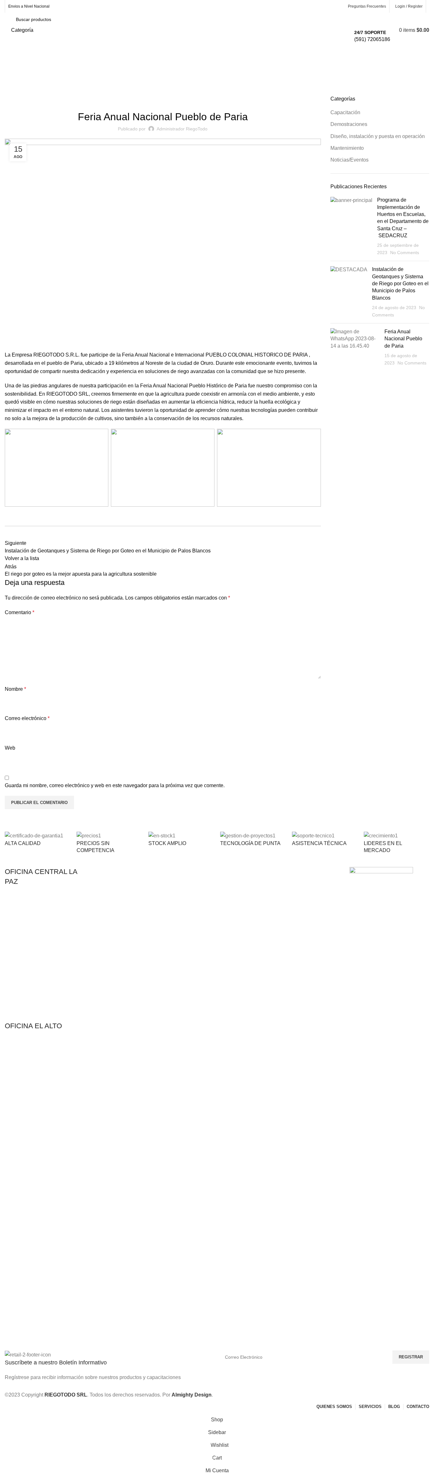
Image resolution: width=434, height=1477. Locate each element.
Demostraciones (38, 92)
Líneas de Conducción (113, 916)
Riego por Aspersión (111, 894)
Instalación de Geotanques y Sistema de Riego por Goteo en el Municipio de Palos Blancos (400, 284)
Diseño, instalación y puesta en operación (377, 136)
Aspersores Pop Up (196, 883)
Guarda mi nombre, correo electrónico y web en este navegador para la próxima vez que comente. (115, 785)
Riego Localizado (194, 916)
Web (10, 748)
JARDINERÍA (190, 872)
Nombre (15, 689)
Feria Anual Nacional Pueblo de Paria (403, 339)
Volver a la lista (22, 558)
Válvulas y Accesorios (112, 926)
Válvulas (185, 926)
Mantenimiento (347, 148)
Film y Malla (275, 883)
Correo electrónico (27, 718)
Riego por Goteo (107, 883)
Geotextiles (274, 894)
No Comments (404, 252)
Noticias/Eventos (182, 99)
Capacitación (345, 112)
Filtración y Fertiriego (112, 904)
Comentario (19, 612)
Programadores (192, 904)
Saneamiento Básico (284, 904)
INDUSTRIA (275, 872)
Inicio (10, 92)
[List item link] (45, 957)
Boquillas (186, 894)
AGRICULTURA (107, 872)
